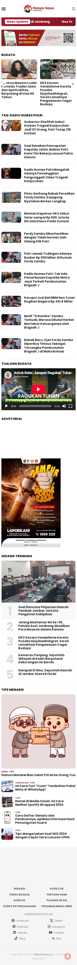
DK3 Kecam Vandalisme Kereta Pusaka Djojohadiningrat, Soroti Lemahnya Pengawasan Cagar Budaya (56, 93)
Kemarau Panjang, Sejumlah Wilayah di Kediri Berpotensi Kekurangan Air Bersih (41, 658)
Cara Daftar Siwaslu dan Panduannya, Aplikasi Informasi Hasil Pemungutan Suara (44, 819)
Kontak (19, 900)
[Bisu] (64, 406)
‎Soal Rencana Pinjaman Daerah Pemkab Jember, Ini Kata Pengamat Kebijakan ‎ (43, 610)
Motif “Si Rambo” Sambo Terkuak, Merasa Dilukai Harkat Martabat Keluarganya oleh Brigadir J (49, 322)
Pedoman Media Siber (56, 906)
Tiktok (22, 938)
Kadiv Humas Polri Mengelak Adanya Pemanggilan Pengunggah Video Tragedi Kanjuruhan (46, 175)
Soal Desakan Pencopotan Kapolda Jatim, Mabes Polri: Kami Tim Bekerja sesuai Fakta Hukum (48, 151)
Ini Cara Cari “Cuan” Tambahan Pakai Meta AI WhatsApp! (45, 787)
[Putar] (6, 406)
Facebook (22, 921)
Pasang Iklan (57, 900)
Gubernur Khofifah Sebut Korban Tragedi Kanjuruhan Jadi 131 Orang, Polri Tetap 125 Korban (47, 128)
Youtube (58, 933)
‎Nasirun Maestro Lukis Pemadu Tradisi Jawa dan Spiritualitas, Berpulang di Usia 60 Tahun (19, 90)
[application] (38, 389)
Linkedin (22, 933)
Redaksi (19, 889)
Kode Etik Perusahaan (19, 906)
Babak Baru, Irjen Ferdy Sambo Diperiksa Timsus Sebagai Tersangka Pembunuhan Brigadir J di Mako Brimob (48, 346)
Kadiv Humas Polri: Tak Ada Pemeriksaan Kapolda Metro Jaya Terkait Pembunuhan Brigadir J (47, 279)
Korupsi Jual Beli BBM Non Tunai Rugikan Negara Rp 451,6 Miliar (49, 300)
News (4, 771)
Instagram (58, 927)
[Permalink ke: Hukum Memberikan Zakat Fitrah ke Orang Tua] (38, 731)
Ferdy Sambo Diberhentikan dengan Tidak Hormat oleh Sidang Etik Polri (46, 237)
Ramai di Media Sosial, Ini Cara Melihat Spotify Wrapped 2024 (39, 803)
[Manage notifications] (68, 956)
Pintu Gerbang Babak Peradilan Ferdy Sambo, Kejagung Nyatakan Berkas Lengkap (49, 197)
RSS (58, 938)
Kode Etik (57, 889)
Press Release (19, 894)
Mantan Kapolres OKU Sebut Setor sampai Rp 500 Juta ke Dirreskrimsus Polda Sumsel (46, 217)
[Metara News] (38, 8)
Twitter (58, 921)
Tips (11, 771)
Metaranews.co (44, 954)
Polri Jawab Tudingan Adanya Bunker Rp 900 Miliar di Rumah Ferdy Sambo (48, 257)
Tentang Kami (56, 894)
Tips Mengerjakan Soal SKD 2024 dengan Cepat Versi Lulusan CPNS (42, 835)
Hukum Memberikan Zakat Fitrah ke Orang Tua (38, 775)
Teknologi (22, 782)
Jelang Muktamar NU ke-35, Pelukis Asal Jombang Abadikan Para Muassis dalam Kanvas (43, 626)
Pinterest (22, 927)
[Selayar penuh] (70, 406)
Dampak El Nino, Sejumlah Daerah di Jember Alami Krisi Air (45, 672)
